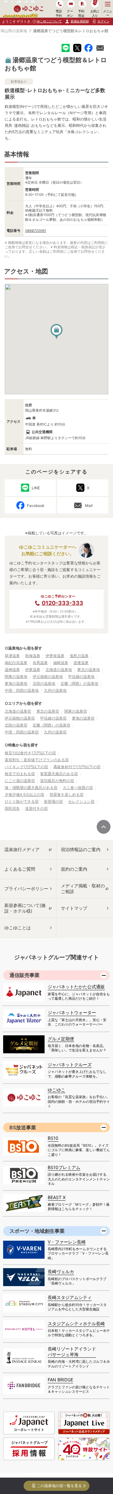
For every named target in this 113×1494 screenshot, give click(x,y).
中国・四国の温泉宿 (22, 732)
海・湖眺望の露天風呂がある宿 (31, 787)
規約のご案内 (74, 869)
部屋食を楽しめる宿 (66, 794)
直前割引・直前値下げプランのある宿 (37, 759)
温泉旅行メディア (22, 849)
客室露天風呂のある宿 (59, 773)
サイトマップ (74, 908)
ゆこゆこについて (49, 21)
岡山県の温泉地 (14, 30)
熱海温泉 (32, 655)
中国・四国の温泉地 (22, 690)
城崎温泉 (60, 662)
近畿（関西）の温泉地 (79, 683)
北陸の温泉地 (44, 683)
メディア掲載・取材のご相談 (83, 888)
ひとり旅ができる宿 (22, 801)
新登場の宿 (53, 801)
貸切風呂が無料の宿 (57, 780)
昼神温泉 (12, 669)
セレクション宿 (81, 801)
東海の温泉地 (16, 683)
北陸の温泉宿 (16, 725)
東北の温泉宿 (47, 711)
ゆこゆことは (17, 927)
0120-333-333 (62, 603)
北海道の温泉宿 (18, 711)
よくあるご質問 (19, 869)
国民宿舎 (12, 808)
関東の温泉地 (16, 676)
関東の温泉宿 (75, 711)
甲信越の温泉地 (81, 676)
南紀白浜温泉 (16, 662)
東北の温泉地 (88, 669)
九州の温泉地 (55, 690)
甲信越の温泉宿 (53, 718)
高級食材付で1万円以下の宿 (76, 766)
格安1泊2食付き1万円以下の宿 (30, 752)
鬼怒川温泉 (79, 655)
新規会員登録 (80, 21)
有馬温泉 (40, 662)
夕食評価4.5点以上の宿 (24, 794)
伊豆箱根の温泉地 (48, 676)
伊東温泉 (32, 669)
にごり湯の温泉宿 (20, 780)
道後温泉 (81, 662)
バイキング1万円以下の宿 (26, 766)
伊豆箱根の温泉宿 (20, 718)
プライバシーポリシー (26, 888)
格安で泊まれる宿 (20, 773)
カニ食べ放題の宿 (78, 787)
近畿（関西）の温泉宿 (51, 725)
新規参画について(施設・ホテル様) (25, 908)
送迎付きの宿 (36, 808)
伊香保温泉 (55, 655)
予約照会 (81, 13)
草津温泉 (12, 655)
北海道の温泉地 (59, 669)
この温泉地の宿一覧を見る (59, 1485)
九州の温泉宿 (55, 732)
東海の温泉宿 (83, 718)
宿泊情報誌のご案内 (80, 849)
